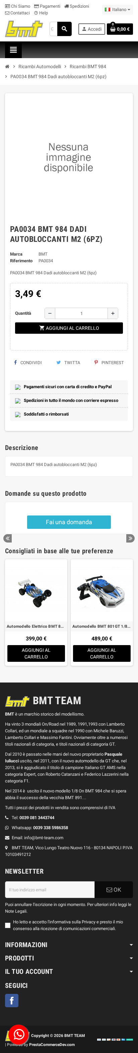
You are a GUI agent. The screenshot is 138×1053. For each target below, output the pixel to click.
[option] (36, 612)
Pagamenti (49, 6)
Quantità (23, 313)
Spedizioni (79, 6)
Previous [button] (7, 538)
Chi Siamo (20, 6)
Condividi (30, 362)
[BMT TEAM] (24, 28)
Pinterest (112, 362)
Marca (16, 254)
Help (41, 12)
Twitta (71, 362)
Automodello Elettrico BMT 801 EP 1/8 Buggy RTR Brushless (36, 626)
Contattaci (19, 12)
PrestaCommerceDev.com (52, 1044)
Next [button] (130, 538)
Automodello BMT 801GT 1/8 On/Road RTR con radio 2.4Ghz (101, 626)
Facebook (11, 1000)
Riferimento (21, 260)
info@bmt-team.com (43, 837)
